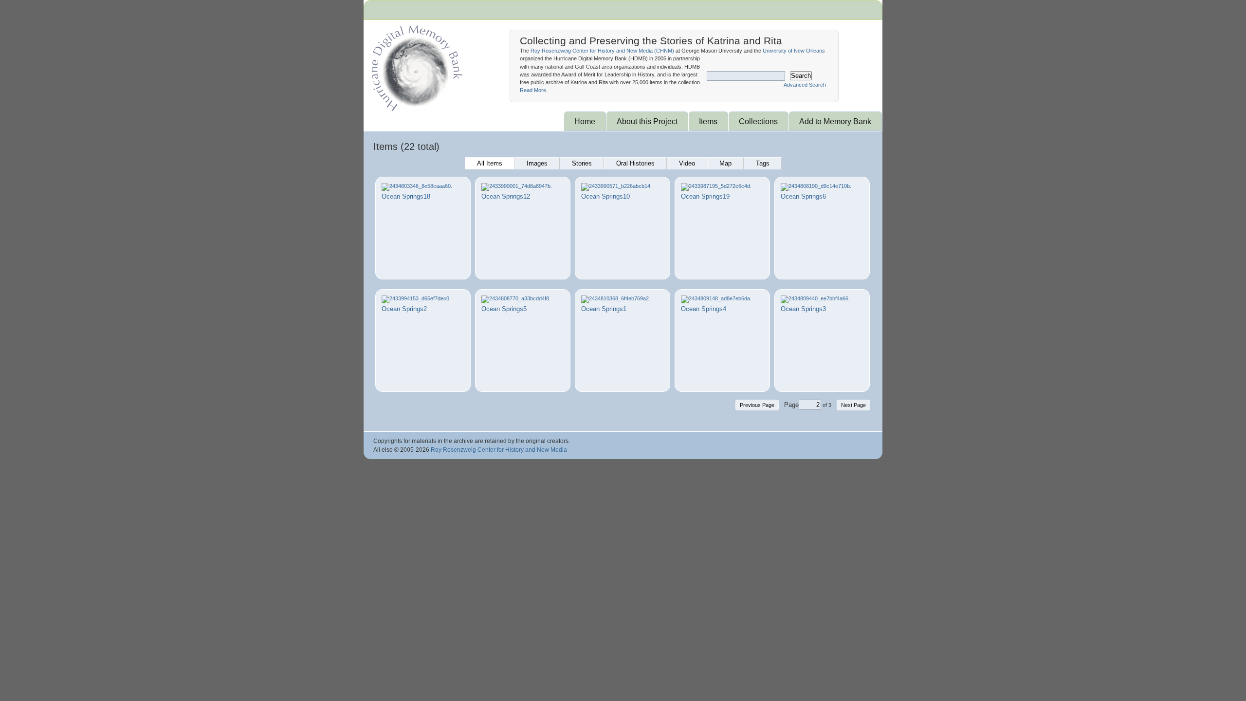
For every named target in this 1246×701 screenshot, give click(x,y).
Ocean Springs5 (504, 309)
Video (687, 163)
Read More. (534, 90)
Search (801, 75)
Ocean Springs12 (505, 196)
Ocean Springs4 (703, 309)
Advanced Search (805, 85)
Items (708, 121)
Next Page (853, 405)
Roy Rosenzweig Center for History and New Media (499, 449)
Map (725, 163)
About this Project (647, 121)
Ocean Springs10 (605, 196)
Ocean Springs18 (406, 196)
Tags (763, 163)
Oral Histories (635, 163)
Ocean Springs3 (803, 309)
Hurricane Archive (415, 65)
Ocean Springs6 (803, 196)
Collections (758, 121)
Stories (582, 163)
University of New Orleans (794, 51)
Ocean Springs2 (404, 309)
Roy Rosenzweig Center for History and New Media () (602, 51)
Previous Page (757, 405)
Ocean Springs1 (603, 309)
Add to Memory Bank (835, 121)
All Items (489, 163)
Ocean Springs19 (705, 196)
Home (584, 121)
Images (537, 163)
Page (791, 404)
